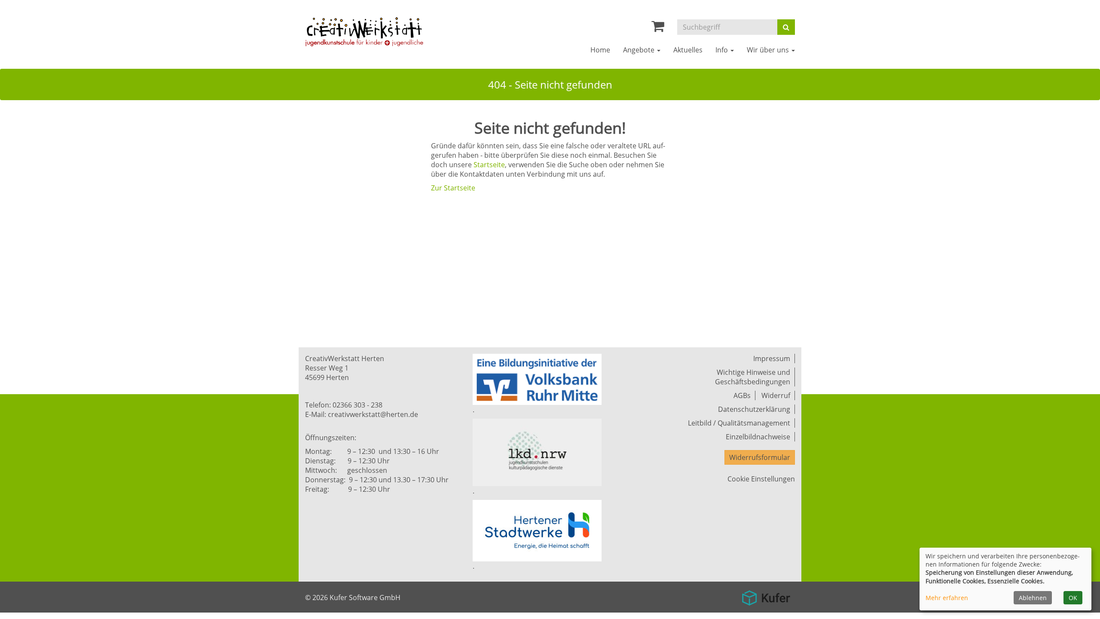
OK (1073, 598)
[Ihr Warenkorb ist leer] (657, 28)
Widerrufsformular (759, 457)
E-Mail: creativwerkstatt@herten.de (361, 414)
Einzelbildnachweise (758, 436)
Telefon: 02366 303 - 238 (343, 405)
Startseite (489, 164)
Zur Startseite (453, 188)
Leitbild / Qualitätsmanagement (739, 423)
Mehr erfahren (947, 598)
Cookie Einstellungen (761, 479)
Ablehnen (1033, 598)
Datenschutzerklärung (754, 409)
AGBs (742, 395)
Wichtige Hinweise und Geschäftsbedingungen (752, 377)
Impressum (771, 358)
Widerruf (775, 395)
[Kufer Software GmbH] (766, 595)
